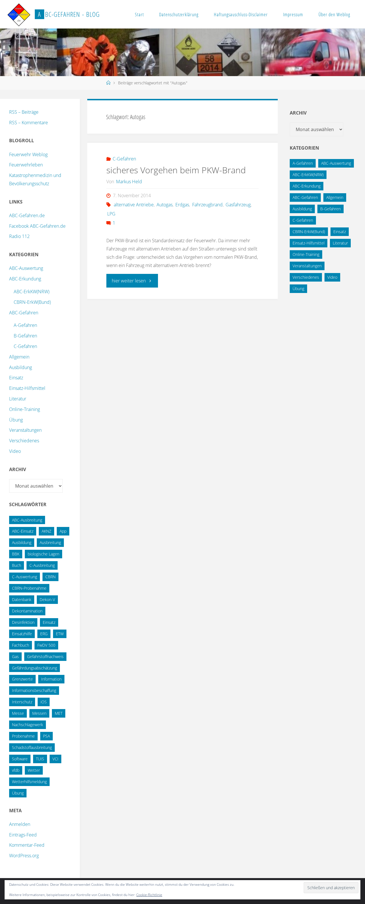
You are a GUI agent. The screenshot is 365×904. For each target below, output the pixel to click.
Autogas (165, 204)
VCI (55, 759)
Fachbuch (20, 645)
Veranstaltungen (25, 430)
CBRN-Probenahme (29, 588)
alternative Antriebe (134, 204)
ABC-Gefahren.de (27, 215)
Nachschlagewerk (27, 724)
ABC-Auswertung (26, 268)
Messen (39, 713)
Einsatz (16, 377)
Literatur (17, 399)
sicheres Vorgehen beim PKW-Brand (176, 170)
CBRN (50, 576)
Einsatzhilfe (22, 633)
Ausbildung (20, 367)
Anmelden (19, 824)
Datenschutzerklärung (178, 14)
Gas (15, 656)
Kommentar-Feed (26, 845)
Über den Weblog (334, 14)
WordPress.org (24, 855)
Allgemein (19, 357)
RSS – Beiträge (23, 112)
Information (51, 679)
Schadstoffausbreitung (32, 747)
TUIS (40, 759)
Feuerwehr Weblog (28, 154)
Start (139, 14)
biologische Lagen (43, 554)
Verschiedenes (24, 440)
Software (20, 759)
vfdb (15, 770)
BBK (15, 554)
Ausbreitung (50, 542)
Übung (16, 420)
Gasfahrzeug (238, 204)
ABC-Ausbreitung (27, 520)
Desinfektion (23, 622)
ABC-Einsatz (22, 531)
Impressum (293, 14)
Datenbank (21, 599)
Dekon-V (47, 599)
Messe (18, 713)
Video (15, 451)
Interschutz (22, 702)
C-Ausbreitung (42, 565)
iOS (43, 702)
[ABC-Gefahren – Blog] (18, 14)
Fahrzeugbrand (207, 204)
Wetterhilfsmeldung (29, 781)
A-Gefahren (25, 325)
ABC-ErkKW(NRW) (31, 291)
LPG (111, 214)
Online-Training (24, 409)
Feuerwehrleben (26, 165)
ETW (60, 633)
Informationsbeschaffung (34, 690)
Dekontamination (27, 611)
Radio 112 (19, 236)
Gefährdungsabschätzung (34, 668)
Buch (16, 565)
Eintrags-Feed (23, 835)
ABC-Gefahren (23, 313)
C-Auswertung (24, 576)
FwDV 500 (46, 645)
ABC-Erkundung (25, 279)
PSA (46, 736)
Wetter (34, 770)
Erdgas (182, 204)
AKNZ (46, 531)
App (63, 531)
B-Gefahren (25, 336)
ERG (44, 633)
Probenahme (23, 736)
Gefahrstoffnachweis (45, 656)
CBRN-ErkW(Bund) (32, 302)
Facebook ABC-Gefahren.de (37, 226)
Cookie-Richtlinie (149, 894)
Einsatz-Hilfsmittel (27, 388)
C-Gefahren (124, 159)
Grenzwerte (22, 679)
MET (58, 713)
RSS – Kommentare (28, 122)
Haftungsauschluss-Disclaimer (241, 14)
